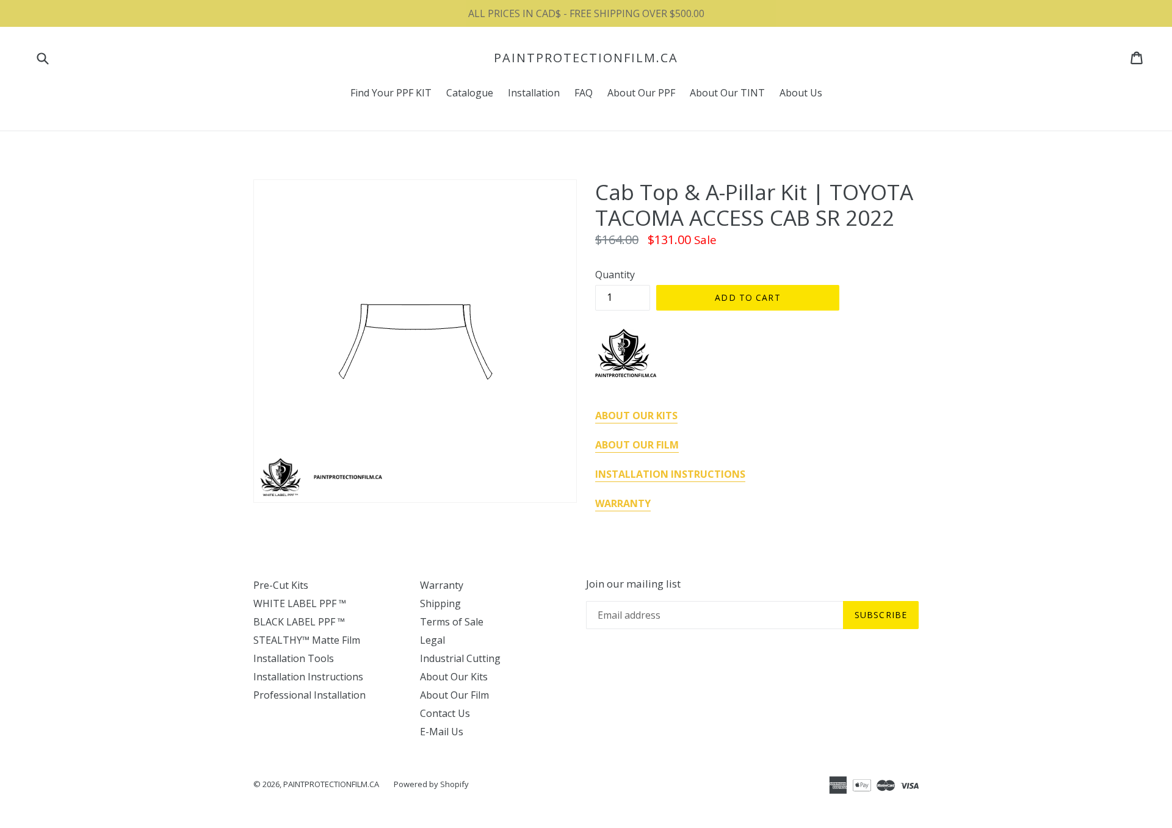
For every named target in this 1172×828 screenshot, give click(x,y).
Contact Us (445, 713)
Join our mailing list (633, 584)
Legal (432, 640)
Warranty (441, 585)
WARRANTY (623, 503)
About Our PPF (641, 92)
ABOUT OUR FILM (637, 445)
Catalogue (469, 92)
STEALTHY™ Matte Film (306, 640)
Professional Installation (309, 695)
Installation (534, 92)
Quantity (615, 274)
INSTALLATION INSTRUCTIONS (670, 474)
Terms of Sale (451, 621)
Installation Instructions (308, 676)
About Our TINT (727, 92)
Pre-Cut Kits (280, 585)
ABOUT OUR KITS (636, 415)
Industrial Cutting (460, 658)
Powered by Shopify (431, 784)
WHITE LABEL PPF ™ (299, 603)
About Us (801, 92)
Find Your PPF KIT (391, 92)
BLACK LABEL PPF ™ (299, 621)
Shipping (440, 603)
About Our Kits (454, 676)
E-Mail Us (441, 731)
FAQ (583, 92)
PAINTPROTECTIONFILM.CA (586, 58)
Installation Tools (293, 658)
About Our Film (454, 695)
